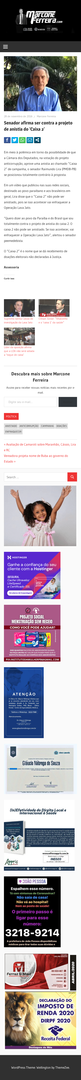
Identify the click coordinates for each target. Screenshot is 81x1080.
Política (11, 416)
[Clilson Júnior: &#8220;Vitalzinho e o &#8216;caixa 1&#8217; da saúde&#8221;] (54, 308)
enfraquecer (13, 431)
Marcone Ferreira (46, 116)
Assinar (68, 402)
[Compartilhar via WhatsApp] (22, 140)
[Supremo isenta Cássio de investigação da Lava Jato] (19, 308)
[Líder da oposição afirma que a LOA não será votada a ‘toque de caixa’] (19, 336)
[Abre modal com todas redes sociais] (37, 140)
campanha (47, 425)
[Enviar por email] (30, 140)
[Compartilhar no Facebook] (7, 140)
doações (62, 425)
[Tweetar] (14, 140)
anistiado (11, 425)
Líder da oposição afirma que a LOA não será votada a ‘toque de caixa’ (19, 351)
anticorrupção (29, 425)
